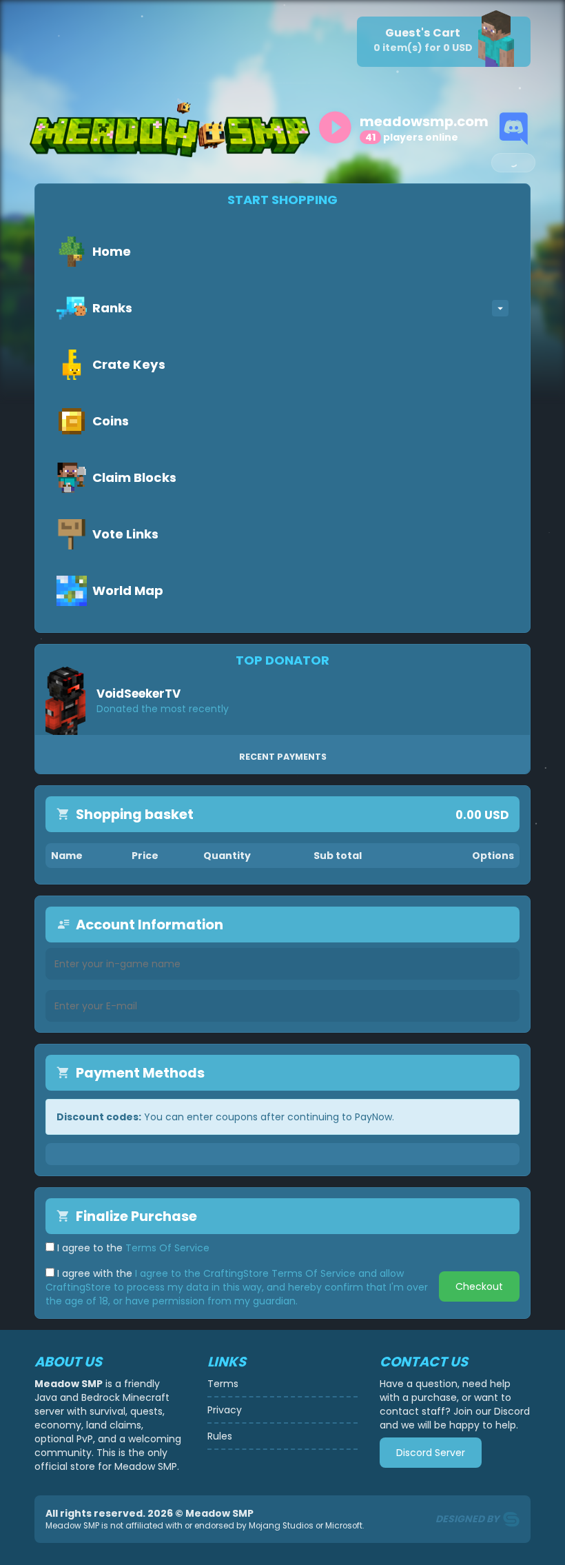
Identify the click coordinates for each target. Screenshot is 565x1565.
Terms (222, 1384)
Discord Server (430, 1453)
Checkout (479, 1286)
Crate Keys (128, 364)
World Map (127, 590)
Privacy (224, 1410)
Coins (110, 421)
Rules (219, 1436)
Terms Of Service (167, 1248)
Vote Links (125, 534)
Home (111, 251)
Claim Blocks (134, 477)
